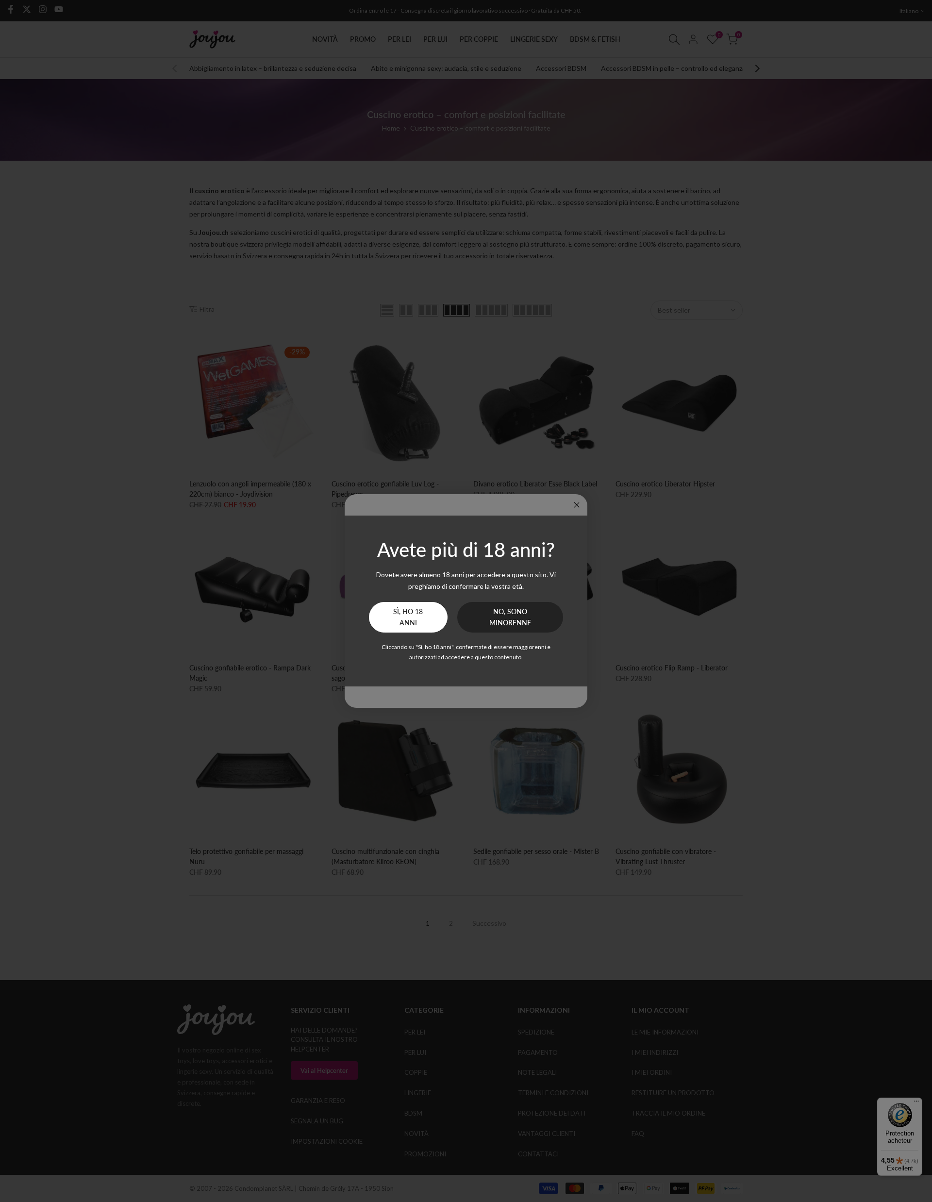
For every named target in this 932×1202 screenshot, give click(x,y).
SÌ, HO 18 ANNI (408, 617)
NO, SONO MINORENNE (510, 617)
